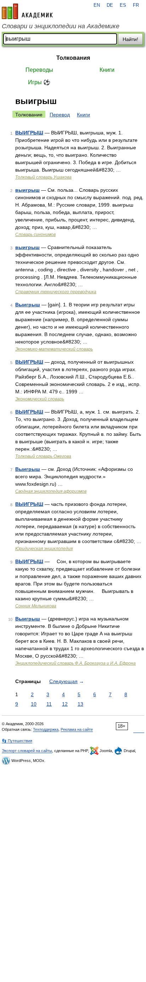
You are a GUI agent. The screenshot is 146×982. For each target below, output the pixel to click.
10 (33, 704)
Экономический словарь (39, 399)
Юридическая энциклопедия (44, 548)
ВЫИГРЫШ (29, 132)
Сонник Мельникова (35, 605)
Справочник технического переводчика (55, 291)
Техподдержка (45, 729)
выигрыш (27, 190)
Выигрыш (27, 304)
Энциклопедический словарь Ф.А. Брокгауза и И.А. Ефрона (75, 663)
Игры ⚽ (39, 82)
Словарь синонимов (35, 234)
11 (49, 704)
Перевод (60, 114)
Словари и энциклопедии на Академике (60, 26)
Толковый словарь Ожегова (43, 456)
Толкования (73, 58)
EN (97, 5)
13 (80, 704)
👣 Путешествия (17, 741)
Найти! (130, 39)
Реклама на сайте (77, 729)
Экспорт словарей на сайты (27, 751)
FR (136, 5)
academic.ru (27, 11)
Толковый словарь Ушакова (43, 177)
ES (123, 5)
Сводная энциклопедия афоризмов (50, 491)
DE (110, 5)
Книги (107, 70)
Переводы (39, 70)
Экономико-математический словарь (54, 349)
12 (65, 704)
